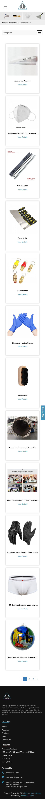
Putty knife (6, 758)
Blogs (4, 736)
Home (4, 726)
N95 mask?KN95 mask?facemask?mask (18, 752)
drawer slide (7, 755)
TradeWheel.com (27, 795)
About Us (5, 730)
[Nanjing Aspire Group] (22, 5)
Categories (7, 32)
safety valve (7, 762)
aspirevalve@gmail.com (14, 777)
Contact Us (6, 739)
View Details (22, 84)
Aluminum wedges (9, 749)
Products (5, 733)
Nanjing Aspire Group (32, 793)
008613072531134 (12, 773)
